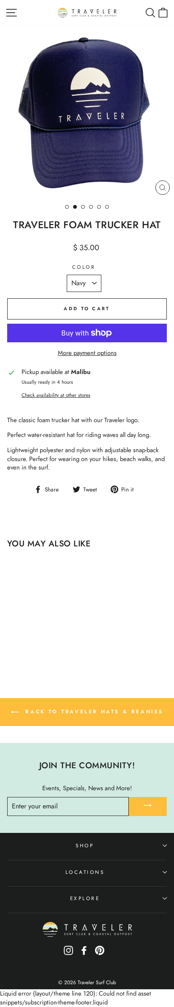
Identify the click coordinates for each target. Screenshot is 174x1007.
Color (84, 267)
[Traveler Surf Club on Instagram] (68, 953)
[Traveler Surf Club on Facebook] (84, 953)
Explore (85, 898)
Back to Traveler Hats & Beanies (92, 711)
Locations (85, 872)
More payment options (87, 353)
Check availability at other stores (56, 395)
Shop (85, 845)
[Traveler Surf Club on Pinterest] (99, 953)
